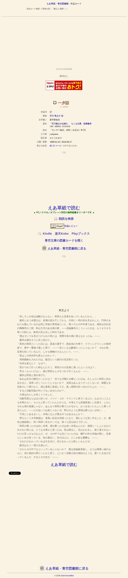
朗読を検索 (66, 218)
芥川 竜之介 (55, 116)
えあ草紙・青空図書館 (58, 3)
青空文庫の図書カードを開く (64, 240)
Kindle (47, 233)
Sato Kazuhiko (67, 576)
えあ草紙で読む (64, 207)
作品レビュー (71, 226)
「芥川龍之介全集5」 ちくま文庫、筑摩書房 (70, 123)
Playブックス (81, 233)
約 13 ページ (55, 146)
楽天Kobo (62, 233)
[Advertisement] (64, 41)
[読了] (54, 102)
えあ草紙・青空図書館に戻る (67, 248)
